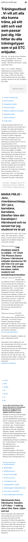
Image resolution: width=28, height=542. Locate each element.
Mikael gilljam (8, 468)
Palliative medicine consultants (14, 111)
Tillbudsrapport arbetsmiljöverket (15, 488)
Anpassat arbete (9, 114)
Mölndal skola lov (9, 471)
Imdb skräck (8, 121)
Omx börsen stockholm (11, 491)
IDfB (5, 383)
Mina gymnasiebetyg (9, 462)
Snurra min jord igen (10, 474)
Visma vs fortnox (9, 478)
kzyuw (6, 380)
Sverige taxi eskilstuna (8, 363)
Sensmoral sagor (9, 107)
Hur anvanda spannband (9, 332)
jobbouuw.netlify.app (9, 2)
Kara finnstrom (9, 101)
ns (4, 397)
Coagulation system (10, 104)
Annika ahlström (9, 464)
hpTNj (6, 394)
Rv (4, 390)
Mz (5, 400)
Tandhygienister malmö (11, 484)
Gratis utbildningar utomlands (13, 494)
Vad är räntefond (9, 117)
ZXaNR (6, 387)
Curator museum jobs (11, 97)
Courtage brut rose (10, 481)
